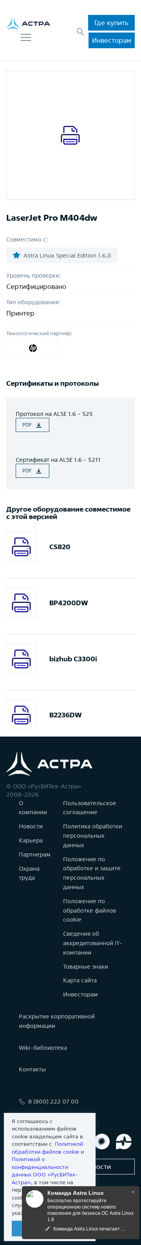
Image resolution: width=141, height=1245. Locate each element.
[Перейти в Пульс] (124, 1141)
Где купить (111, 22)
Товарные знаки (85, 966)
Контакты (32, 1069)
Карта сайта (80, 980)
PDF (27, 425)
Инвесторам (111, 40)
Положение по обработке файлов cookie (89, 910)
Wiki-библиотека (43, 1047)
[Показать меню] (26, 37)
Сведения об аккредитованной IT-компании (92, 943)
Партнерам (35, 854)
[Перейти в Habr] (102, 1141)
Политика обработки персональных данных (92, 835)
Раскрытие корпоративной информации (57, 1021)
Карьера (31, 840)
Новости (31, 826)
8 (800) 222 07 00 (53, 1101)
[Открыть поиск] (80, 32)
